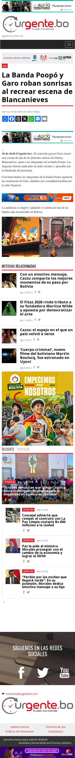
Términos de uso (56, 727)
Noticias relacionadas (19, 266)
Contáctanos (55, 731)
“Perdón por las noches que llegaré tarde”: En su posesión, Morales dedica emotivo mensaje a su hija (44, 582)
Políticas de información (19, 731)
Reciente (8, 449)
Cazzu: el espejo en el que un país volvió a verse (46, 331)
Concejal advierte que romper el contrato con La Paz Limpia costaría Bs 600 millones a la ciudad (43, 520)
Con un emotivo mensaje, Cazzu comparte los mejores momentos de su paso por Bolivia (46, 280)
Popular (23, 449)
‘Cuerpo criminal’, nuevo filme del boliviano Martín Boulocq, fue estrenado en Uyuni (44, 355)
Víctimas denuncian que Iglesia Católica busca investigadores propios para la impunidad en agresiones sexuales (34, 490)
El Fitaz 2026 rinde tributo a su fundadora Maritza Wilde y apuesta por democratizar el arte (46, 308)
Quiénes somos (19, 727)
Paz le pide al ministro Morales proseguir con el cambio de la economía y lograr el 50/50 (42, 551)
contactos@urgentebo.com (21, 694)
